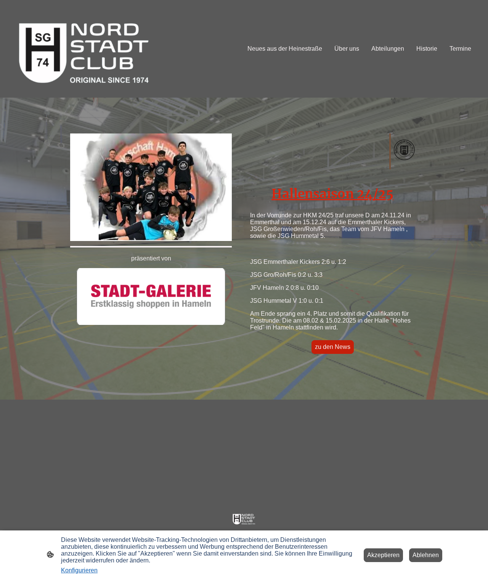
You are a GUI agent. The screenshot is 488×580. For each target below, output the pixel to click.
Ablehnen (426, 555)
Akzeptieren (383, 555)
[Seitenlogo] (84, 49)
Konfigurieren (79, 570)
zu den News (332, 347)
